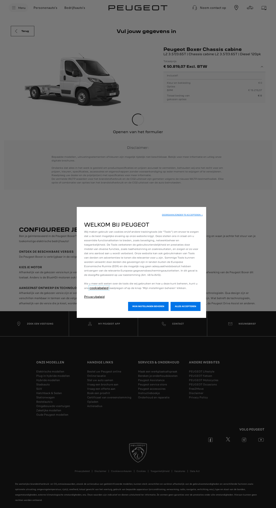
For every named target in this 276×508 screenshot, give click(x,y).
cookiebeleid (98, 288)
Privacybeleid (94, 296)
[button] (182, 215)
